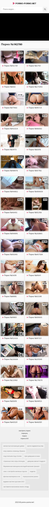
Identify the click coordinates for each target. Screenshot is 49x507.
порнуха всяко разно (30, 476)
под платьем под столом (12, 456)
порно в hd (24, 438)
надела (32, 471)
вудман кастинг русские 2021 (13, 481)
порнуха (24, 433)
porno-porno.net (25, 3)
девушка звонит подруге (36, 461)
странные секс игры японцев (14, 461)
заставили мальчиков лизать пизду (16, 486)
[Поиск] (45, 9)
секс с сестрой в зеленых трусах (15, 471)
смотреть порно (24, 430)
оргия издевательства (35, 446)
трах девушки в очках (32, 456)
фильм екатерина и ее (11, 476)
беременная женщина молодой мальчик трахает (21, 466)
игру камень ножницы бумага (14, 451)
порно (24, 436)
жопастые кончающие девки (13, 446)
